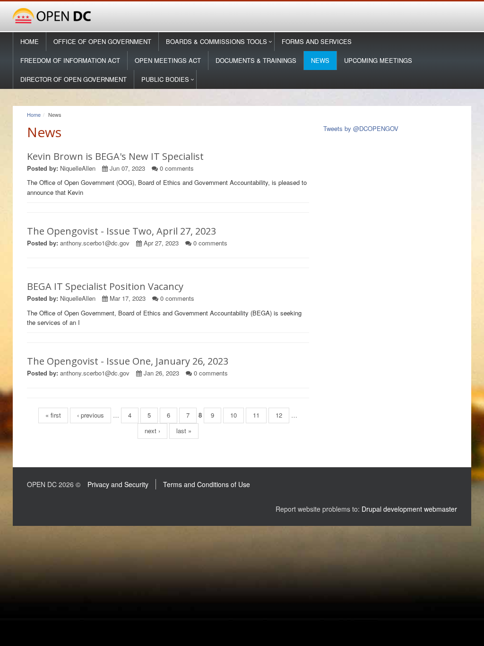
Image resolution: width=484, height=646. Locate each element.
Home (29, 41)
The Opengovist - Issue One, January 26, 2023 (127, 361)
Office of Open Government (102, 41)
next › (152, 430)
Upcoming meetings (378, 60)
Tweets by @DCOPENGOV (360, 128)
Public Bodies (165, 79)
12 (279, 414)
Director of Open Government (73, 79)
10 (233, 414)
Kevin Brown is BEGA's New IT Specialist (115, 156)
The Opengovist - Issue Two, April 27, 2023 (121, 231)
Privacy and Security (117, 484)
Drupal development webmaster (409, 509)
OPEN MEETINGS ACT (168, 60)
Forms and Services (317, 41)
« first (53, 414)
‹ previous (90, 414)
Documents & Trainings (256, 60)
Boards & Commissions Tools (216, 41)
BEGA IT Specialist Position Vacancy (105, 286)
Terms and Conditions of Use (206, 484)
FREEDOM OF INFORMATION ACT (70, 60)
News (320, 60)
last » (183, 430)
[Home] (242, 16)
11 (256, 414)
